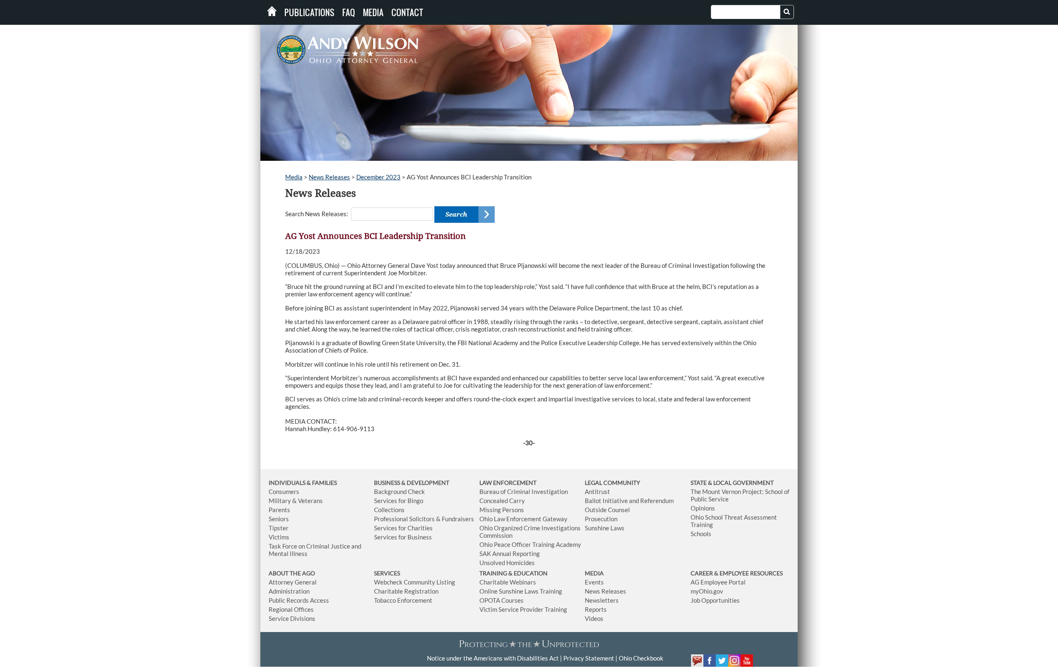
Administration (289, 591)
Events (594, 582)
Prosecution (601, 518)
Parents (279, 509)
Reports (596, 609)
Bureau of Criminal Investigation (523, 491)
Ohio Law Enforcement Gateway (523, 518)
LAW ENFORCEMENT (507, 482)
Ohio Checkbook (641, 658)
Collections (389, 509)
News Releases (329, 177)
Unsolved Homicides (507, 562)
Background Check (399, 491)
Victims (279, 537)
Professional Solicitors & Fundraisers (424, 518)
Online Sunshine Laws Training (520, 591)
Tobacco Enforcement (403, 600)
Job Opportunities (715, 600)
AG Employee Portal (718, 582)
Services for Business (403, 537)
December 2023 (378, 177)
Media (373, 12)
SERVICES (387, 573)
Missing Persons (501, 509)
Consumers (284, 491)
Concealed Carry (502, 500)
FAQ (348, 12)
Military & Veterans (296, 500)
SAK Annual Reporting (509, 553)
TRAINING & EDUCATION (513, 573)
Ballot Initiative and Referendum (629, 500)
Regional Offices (291, 609)
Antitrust (597, 491)
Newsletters (602, 600)
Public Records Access (299, 600)
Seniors (279, 518)
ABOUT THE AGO (292, 573)
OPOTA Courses (501, 600)
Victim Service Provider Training (523, 609)
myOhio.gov (707, 591)
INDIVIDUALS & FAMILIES (303, 482)
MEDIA (594, 573)
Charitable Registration (406, 591)
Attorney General (293, 582)
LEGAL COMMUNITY (612, 482)
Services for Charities (403, 528)
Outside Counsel (607, 509)
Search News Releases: (316, 213)
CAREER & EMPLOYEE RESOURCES (737, 573)
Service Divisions (292, 618)
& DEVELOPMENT (425, 482)
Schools (701, 533)
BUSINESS (387, 482)
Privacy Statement (588, 658)
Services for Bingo (398, 500)
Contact (407, 12)
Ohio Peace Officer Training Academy (530, 544)
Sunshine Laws (604, 528)
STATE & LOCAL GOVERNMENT (732, 482)
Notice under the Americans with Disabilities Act (493, 658)
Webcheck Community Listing (414, 582)
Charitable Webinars (507, 582)
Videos (594, 618)
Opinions (703, 508)
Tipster (278, 528)
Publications (309, 12)
